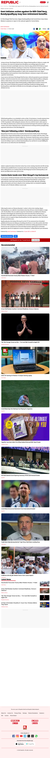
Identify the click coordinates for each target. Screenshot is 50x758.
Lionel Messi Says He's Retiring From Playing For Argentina (16, 409)
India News (3, 29)
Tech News (3, 377)
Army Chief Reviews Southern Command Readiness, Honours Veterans (20, 309)
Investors (41, 734)
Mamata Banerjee (7, 236)
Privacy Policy (17, 734)
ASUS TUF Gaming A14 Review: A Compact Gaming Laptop (16, 375)
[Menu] (47, 2)
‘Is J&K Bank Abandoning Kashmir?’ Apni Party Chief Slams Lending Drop (20, 542)
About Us (3, 734)
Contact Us (10, 734)
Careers (7, 736)
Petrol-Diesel (13, 736)
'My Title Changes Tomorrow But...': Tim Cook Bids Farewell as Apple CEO (20, 342)
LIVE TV (43, 2)
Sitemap (25, 734)
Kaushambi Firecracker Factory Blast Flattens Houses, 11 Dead (17, 275)
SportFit (3, 411)
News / (2, 6)
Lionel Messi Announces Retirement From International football (18, 509)
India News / (6, 6)
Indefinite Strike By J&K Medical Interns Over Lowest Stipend (17, 575)
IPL (16, 236)
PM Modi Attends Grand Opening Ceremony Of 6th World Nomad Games (20, 475)
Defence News (4, 311)
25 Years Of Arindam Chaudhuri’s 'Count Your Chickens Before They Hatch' (19, 603)
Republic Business (5, 344)
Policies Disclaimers (33, 734)
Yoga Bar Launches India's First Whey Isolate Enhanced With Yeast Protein (21, 442)
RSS (2, 736)
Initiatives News (4, 444)
